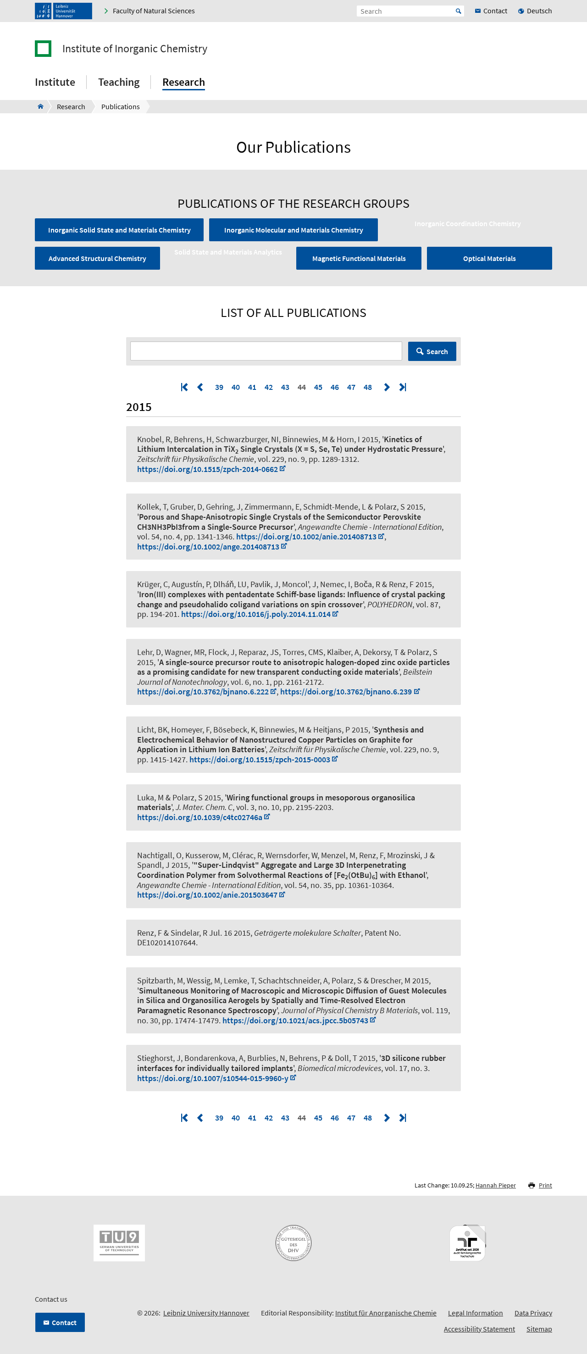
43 (285, 387)
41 (252, 387)
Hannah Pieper (496, 1185)
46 (335, 387)
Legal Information (475, 1312)
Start (458, 11)
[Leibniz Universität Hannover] (63, 11)
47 (351, 387)
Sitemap (539, 1328)
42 (269, 387)
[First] (185, 387)
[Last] (401, 387)
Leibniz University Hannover (206, 1312)
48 (368, 387)
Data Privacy (533, 1312)
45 (318, 387)
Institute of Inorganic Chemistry (134, 48)
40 (236, 387)
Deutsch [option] (539, 10)
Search (437, 351)
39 (219, 387)
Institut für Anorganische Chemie (386, 1312)
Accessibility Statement (479, 1328)
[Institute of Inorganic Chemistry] (37, 106)
